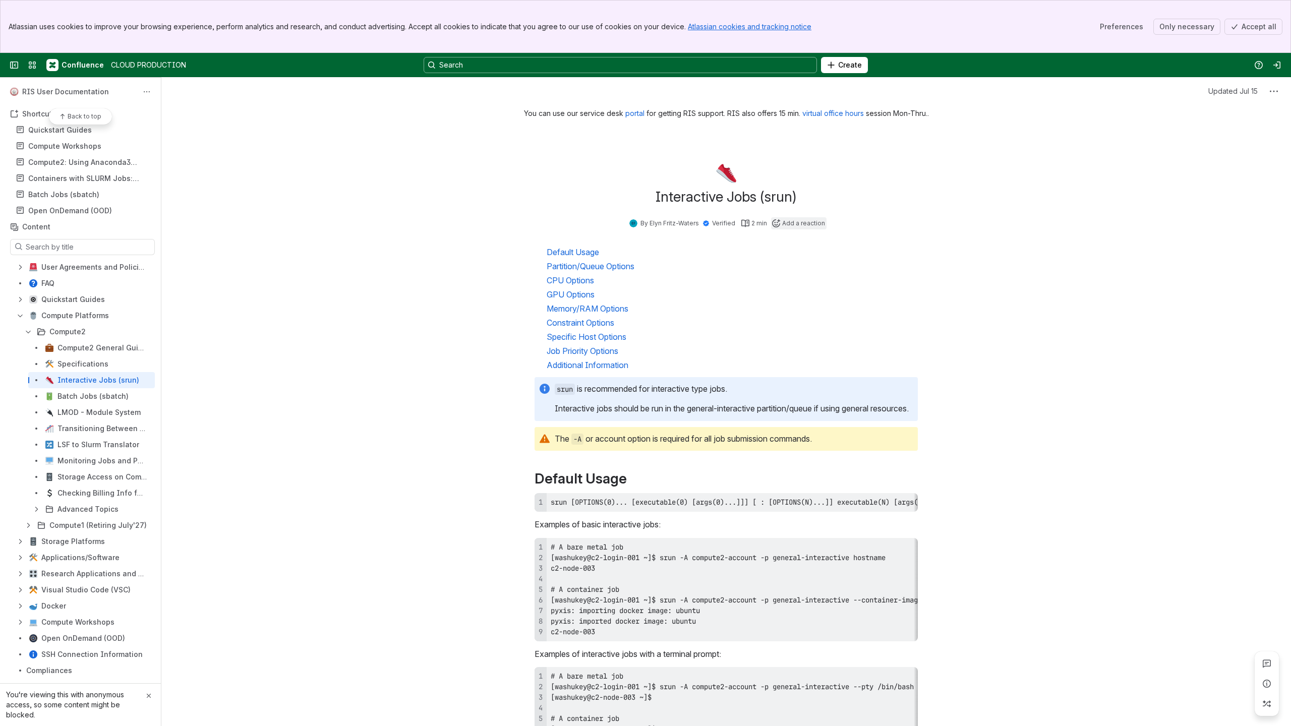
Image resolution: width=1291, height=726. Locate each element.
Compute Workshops (64, 146)
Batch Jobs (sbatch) (63, 194)
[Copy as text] (906, 504)
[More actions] (147, 92)
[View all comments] (1267, 663)
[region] (726, 502)
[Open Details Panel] (1267, 684)
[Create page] (1267, 704)
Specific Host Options (586, 337)
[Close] (149, 696)
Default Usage (573, 252)
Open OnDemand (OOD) (70, 210)
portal (636, 113)
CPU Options (570, 280)
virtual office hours (834, 113)
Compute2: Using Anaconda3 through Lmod (79, 162)
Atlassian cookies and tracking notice (749, 26)
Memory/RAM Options (587, 309)
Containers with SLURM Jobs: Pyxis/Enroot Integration (80, 179)
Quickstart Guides (60, 130)
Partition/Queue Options (590, 266)
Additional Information (587, 365)
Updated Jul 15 (1233, 91)
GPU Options (571, 294)
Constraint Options (580, 323)
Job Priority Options (582, 351)
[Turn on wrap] (887, 504)
